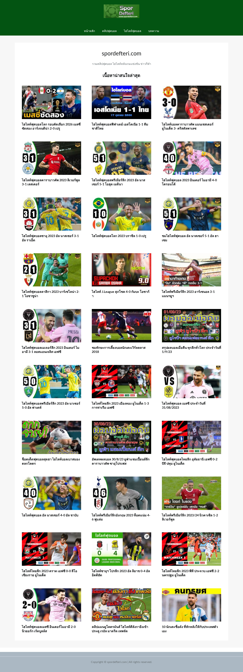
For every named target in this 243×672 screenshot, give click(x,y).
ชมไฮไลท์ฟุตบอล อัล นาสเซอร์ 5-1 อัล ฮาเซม (190, 238)
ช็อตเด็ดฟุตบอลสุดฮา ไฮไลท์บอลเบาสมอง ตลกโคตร (51, 461)
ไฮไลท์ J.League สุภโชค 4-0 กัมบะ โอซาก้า (120, 294)
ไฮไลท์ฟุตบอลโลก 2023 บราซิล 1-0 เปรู (119, 236)
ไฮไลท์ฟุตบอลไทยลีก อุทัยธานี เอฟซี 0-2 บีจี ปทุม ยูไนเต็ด (189, 461)
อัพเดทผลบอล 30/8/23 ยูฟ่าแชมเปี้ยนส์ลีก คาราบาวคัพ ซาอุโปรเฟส (121, 461)
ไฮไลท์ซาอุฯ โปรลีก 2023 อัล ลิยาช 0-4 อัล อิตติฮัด (121, 573)
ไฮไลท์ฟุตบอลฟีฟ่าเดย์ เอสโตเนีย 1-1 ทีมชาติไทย (120, 126)
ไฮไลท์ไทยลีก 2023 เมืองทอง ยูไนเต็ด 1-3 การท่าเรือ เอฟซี (120, 405)
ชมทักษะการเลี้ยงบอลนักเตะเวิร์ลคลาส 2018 (119, 350)
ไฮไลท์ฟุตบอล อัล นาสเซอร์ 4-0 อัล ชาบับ (50, 515)
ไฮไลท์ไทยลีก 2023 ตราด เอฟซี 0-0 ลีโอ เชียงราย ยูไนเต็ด (49, 573)
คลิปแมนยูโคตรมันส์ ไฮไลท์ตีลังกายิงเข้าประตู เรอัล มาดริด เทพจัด (120, 629)
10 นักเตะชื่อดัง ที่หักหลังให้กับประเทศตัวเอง (190, 629)
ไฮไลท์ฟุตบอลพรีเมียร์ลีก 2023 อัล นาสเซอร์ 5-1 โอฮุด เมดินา (118, 182)
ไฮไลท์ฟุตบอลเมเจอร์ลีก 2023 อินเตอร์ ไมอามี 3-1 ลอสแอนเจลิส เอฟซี (50, 350)
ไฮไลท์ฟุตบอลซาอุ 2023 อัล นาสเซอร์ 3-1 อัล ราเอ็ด (50, 238)
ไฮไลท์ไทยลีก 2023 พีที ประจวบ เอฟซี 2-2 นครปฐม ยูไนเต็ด (190, 573)
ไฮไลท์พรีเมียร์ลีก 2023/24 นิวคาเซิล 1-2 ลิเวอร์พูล (190, 517)
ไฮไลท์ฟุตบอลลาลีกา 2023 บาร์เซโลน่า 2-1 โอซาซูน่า (51, 294)
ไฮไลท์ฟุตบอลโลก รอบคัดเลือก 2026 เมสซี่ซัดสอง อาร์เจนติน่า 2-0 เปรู (51, 126)
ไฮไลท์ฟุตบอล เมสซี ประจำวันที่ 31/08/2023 (183, 405)
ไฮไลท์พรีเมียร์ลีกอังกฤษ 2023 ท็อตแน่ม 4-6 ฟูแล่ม (121, 517)
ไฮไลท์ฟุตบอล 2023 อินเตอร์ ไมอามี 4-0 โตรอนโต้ (189, 182)
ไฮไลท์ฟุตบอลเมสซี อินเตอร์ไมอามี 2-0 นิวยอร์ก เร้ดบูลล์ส (49, 629)
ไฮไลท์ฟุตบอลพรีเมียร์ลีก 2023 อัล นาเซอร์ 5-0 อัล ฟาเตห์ (51, 405)
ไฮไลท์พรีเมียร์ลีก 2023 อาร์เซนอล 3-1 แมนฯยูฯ (188, 294)
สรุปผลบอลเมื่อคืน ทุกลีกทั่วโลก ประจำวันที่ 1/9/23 (191, 350)
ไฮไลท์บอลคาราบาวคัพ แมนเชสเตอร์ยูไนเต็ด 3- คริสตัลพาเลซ (187, 126)
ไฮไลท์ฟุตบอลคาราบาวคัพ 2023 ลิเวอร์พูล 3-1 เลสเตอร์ (51, 182)
